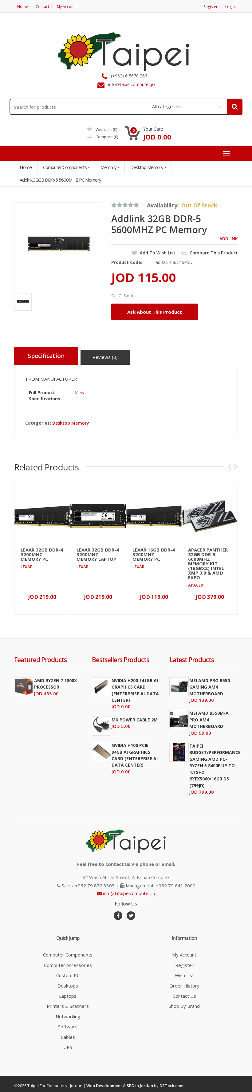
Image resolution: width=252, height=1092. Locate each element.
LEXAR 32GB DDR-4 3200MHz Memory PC (42, 554)
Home (22, 6)
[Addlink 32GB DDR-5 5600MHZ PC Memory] (58, 246)
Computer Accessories (68, 965)
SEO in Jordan (140, 1085)
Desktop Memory (146, 167)
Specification (46, 356)
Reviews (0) (105, 357)
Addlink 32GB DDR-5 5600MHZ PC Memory (60, 180)
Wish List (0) (106, 129)
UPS (67, 1047)
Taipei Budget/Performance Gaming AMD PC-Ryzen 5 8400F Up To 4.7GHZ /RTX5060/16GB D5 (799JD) (215, 765)
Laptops (68, 996)
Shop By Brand (184, 1006)
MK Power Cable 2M (135, 720)
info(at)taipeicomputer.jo (128, 893)
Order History (184, 986)
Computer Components (65, 167)
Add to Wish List (157, 253)
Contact (42, 6)
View (79, 392)
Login (230, 6)
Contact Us (184, 996)
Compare (106, 136)
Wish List (184, 975)
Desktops (67, 986)
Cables (68, 1037)
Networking (68, 1016)
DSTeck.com (171, 1085)
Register (210, 6)
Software (67, 1026)
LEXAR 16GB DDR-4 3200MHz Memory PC (153, 554)
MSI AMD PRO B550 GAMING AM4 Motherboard (209, 687)
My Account (67, 6)
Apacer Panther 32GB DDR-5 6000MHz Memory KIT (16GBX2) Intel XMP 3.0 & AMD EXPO (208, 564)
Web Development (104, 1085)
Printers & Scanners (68, 1006)
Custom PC (68, 975)
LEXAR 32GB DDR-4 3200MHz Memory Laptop (98, 554)
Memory (108, 167)
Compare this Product (213, 253)
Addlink (228, 239)
